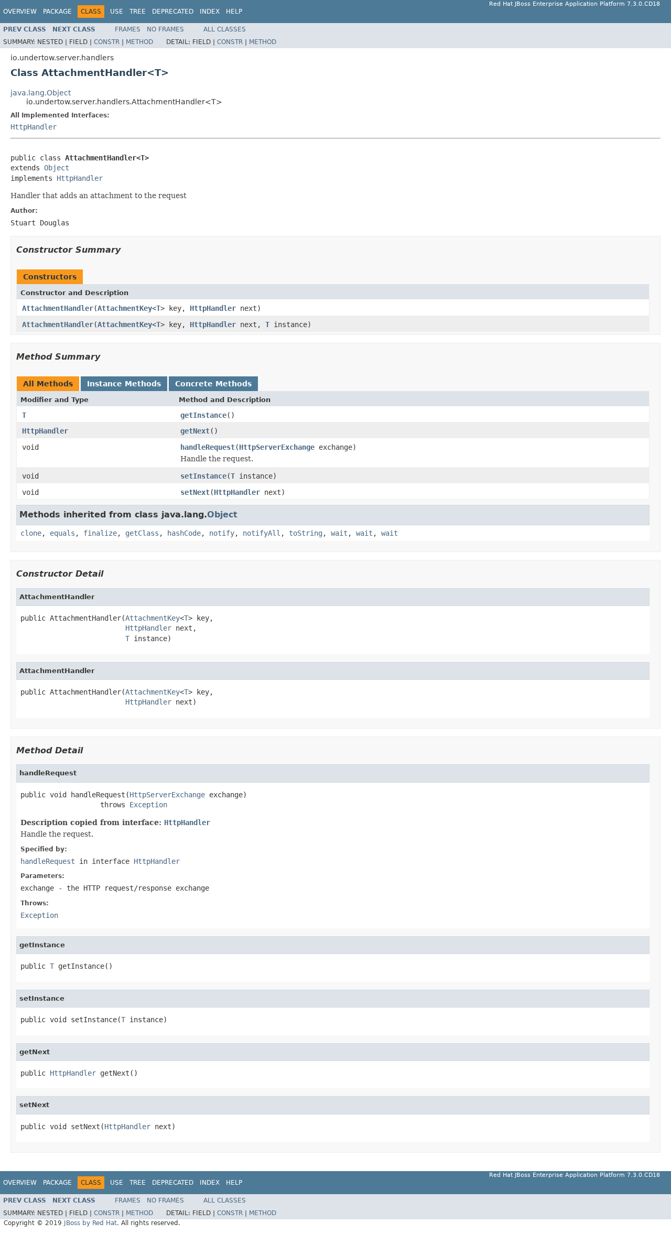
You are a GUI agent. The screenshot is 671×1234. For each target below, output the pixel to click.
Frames (127, 29)
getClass (142, 533)
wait (339, 533)
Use (116, 11)
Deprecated (172, 11)
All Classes (224, 29)
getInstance (203, 415)
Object (56, 168)
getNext (195, 431)
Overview (20, 11)
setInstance (203, 476)
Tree (137, 11)
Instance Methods (124, 384)
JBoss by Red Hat (90, 1223)
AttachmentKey (125, 308)
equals (62, 533)
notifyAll (261, 533)
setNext (195, 492)
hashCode (184, 533)
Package (57, 11)
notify (221, 533)
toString (305, 533)
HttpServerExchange (277, 447)
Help (234, 11)
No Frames (165, 29)
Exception (148, 804)
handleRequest (207, 447)
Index (210, 11)
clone (30, 533)
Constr (107, 42)
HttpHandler (33, 127)
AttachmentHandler (57, 308)
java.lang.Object (40, 93)
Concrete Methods (213, 384)
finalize (100, 533)
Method (139, 42)
